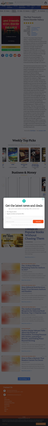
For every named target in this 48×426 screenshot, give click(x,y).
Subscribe (38, 221)
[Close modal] (43, 199)
